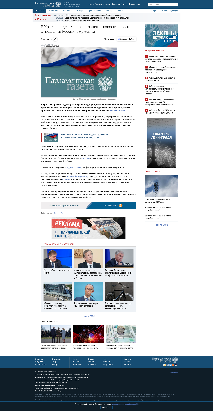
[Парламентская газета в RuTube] (176, 365)
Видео (75, 359)
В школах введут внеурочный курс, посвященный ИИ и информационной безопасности (159, 102)
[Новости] (122, 39)
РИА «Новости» (117, 110)
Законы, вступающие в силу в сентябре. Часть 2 (158, 216)
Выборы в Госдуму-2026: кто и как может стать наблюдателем (160, 111)
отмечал (66, 179)
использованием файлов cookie (125, 404)
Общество (67, 11)
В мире (80, 11)
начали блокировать (77, 176)
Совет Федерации (170, 11)
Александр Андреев (52, 46)
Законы (107, 4)
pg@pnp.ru (59, 391)
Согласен (106, 408)
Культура (109, 11)
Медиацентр (77, 364)
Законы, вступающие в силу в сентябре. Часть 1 (160, 79)
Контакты (127, 359)
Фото (105, 359)
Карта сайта (174, 372)
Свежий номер (95, 4)
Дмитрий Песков (60, 213)
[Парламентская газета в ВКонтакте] (167, 365)
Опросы (91, 359)
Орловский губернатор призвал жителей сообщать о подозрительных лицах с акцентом (161, 59)
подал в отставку (74, 167)
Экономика (53, 11)
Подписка (116, 4)
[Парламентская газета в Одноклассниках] (173, 365)
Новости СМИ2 (88, 316)
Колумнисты (108, 364)
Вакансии (127, 364)
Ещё (120, 11)
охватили (85, 158)
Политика (39, 11)
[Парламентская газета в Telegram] (170, 365)
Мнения (91, 362)
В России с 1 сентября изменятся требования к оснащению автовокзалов (161, 69)
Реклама (127, 362)
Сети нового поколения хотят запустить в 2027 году (157, 200)
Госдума (153, 11)
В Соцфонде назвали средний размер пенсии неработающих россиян (87, 15)
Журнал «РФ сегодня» (131, 4)
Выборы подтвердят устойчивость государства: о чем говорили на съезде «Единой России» (159, 90)
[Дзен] (132, 39)
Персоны (76, 362)
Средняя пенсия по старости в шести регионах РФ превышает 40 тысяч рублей (92, 18)
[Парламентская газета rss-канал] (164, 365)
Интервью (92, 364)
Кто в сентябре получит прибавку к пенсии (77, 21)
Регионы (106, 362)
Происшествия (94, 11)
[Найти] (176, 4)
